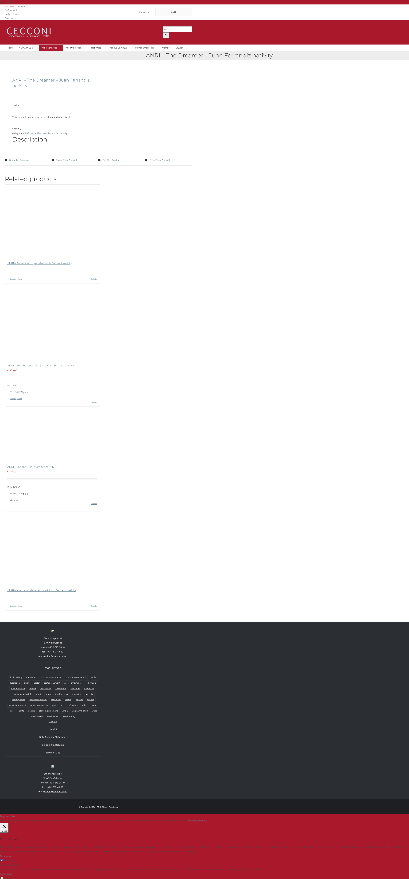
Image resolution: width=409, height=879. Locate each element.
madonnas (89, 688)
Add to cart (14, 500)
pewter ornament (17, 705)
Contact (53, 721)
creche (93, 677)
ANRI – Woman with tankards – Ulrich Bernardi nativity (41, 590)
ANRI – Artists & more (15, 6)
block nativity (15, 677)
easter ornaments (72, 683)
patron (68, 699)
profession (57, 705)
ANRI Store (102, 807)
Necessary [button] (5, 856)
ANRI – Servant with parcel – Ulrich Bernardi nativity (39, 263)
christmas (31, 677)
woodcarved (52, 716)
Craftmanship (11, 10)
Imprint (53, 729)
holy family (45, 688)
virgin (65, 711)
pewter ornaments (39, 705)
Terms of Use (53, 752)
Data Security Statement (52, 737)
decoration (14, 683)
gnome (32, 688)
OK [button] (189, 820)
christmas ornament (76, 677)
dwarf (27, 683)
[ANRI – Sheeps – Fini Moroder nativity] (52, 435)
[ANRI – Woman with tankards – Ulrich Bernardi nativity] (52, 548)
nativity (89, 694)
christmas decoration (51, 677)
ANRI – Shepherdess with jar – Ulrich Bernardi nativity (40, 365)
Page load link (7, 816)
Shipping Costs (16, 392)
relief (84, 705)
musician (76, 694)
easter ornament (52, 683)
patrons (79, 699)
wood (94, 711)
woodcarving (69, 716)
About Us (9, 18)
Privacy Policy (199, 820)
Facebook (113, 807)
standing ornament (48, 711)
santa (21, 711)
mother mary (61, 694)
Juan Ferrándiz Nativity (54, 133)
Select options (16, 279)
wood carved (37, 716)
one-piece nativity (38, 699)
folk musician (18, 688)
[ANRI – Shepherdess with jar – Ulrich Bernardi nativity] (52, 323)
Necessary (9, 860)
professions (72, 705)
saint (94, 705)
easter (37, 683)
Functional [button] (6, 873)
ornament (56, 699)
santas (31, 711)
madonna (75, 688)
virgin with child (80, 711)
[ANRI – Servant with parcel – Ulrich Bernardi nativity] (52, 221)
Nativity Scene (12, 14)
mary (48, 694)
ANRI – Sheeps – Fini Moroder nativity (30, 466)
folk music (91, 683)
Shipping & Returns (53, 744)
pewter (90, 699)
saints (11, 711)
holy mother (60, 688)
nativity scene (18, 699)
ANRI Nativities (33, 133)
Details (94, 279)
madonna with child (22, 694)
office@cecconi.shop (55, 656)
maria (39, 694)
